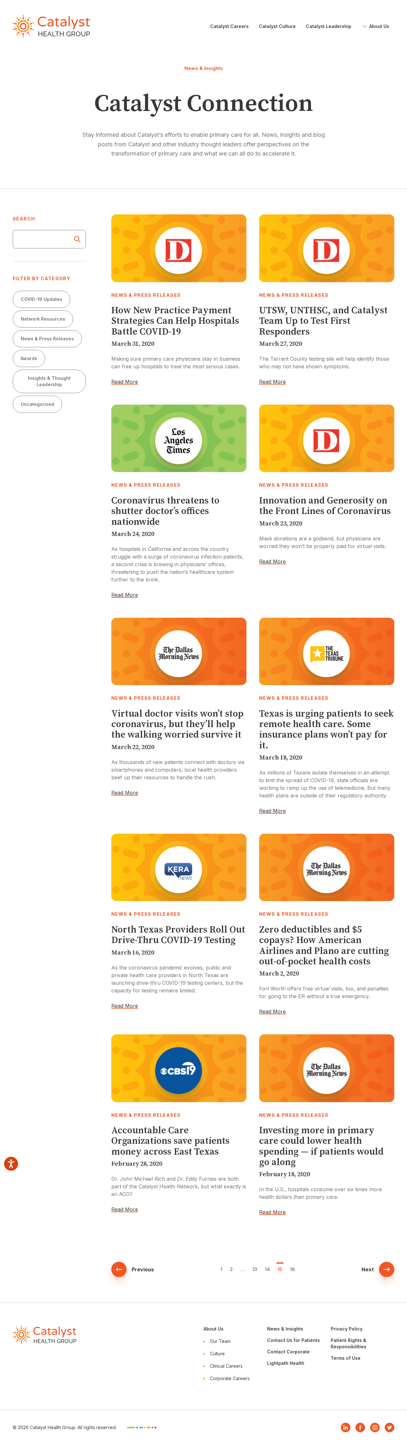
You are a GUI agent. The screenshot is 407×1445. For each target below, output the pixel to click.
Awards (29, 358)
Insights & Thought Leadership (49, 381)
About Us (214, 1328)
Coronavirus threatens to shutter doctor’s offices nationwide (165, 511)
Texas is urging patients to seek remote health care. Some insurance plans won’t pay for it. (326, 730)
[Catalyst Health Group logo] (51, 26)
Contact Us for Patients (293, 1340)
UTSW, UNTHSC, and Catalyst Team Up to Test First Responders (323, 321)
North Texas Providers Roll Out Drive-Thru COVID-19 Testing (178, 935)
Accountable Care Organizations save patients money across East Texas (170, 1141)
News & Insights (285, 1328)
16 (292, 1269)
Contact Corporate (288, 1351)
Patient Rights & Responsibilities (348, 1343)
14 (267, 1269)
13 (254, 1269)
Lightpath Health (285, 1363)
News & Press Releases (47, 338)
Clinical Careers (226, 1366)
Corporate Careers (230, 1378)
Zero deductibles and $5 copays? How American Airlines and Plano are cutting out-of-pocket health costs (324, 946)
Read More (124, 382)
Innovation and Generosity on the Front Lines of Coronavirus (325, 506)
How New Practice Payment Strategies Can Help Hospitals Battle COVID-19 (175, 321)
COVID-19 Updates (41, 299)
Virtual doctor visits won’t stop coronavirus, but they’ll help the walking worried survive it (177, 724)
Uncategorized (37, 404)
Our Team (220, 1341)
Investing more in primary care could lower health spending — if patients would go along (321, 1146)
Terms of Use (346, 1358)
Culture (217, 1353)
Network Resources (43, 319)
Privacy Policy (346, 1328)
